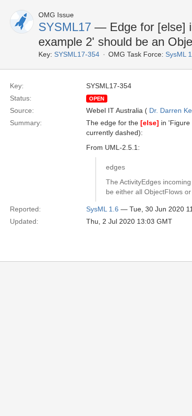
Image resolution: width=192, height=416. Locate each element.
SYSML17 (64, 27)
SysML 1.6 (102, 209)
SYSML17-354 (76, 54)
